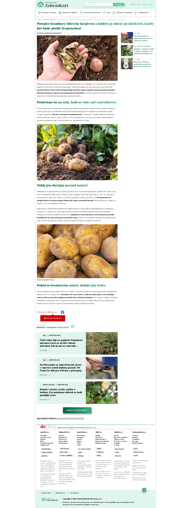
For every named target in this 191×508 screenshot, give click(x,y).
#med (135, 448)
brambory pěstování (71, 418)
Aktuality (43, 435)
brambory (61, 418)
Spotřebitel (63, 441)
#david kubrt (46, 449)
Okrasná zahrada (70, 12)
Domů (39, 19)
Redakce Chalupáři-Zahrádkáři (49, 33)
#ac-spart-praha (84, 449)
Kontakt (46, 493)
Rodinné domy (101, 443)
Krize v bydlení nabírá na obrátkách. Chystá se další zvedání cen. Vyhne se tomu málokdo (103, 464)
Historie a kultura (120, 437)
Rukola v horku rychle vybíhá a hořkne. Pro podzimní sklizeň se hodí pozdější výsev (61, 392)
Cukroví (135, 435)
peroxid (81, 418)
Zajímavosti (143, 12)
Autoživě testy (45, 437)
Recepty (135, 441)
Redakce (60, 493)
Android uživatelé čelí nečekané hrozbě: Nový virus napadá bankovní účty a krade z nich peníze (122, 465)
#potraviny (64, 452)
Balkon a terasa (49, 12)
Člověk (116, 435)
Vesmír (116, 445)
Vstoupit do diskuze (53, 318)
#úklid (99, 448)
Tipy (108, 12)
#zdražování (64, 448)
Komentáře (63, 437)
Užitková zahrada (124, 12)
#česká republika (66, 455)
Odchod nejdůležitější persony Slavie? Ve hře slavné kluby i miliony (85, 474)
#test (117, 452)
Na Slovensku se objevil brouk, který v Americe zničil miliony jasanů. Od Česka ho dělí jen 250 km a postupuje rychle (144, 42)
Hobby (98, 435)
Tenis (79, 445)
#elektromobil (46, 452)
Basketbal (81, 435)
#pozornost (119, 449)
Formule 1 (80, 437)
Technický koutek (46, 443)
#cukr (135, 455)
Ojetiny (43, 439)
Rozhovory (63, 439)
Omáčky (135, 437)
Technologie (63, 443)
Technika (117, 443)
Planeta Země (119, 439)
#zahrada (100, 452)
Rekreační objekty (102, 441)
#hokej (80, 456)
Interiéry (99, 437)
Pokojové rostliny (92, 12)
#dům (99, 455)
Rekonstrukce (101, 439)
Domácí (61, 435)
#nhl (79, 452)
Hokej (79, 441)
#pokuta (44, 456)
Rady (42, 441)
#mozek (118, 456)
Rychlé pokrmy (137, 443)
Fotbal (79, 439)
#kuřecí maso (138, 452)
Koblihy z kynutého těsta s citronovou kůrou (139, 468)
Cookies (74, 493)
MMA (79, 443)
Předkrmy (136, 439)
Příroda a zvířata (120, 441)
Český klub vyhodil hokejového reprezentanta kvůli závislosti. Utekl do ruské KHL (84, 465)
